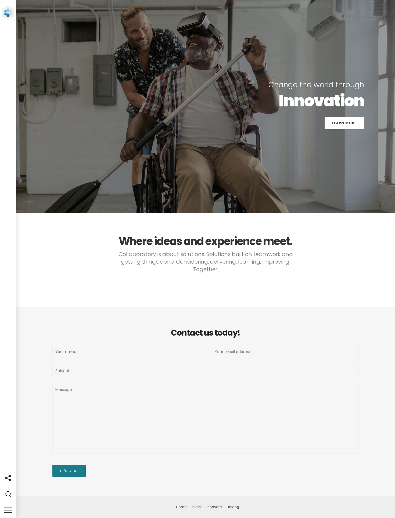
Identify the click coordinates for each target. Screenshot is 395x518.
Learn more (344, 123)
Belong (233, 506)
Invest (197, 506)
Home (181, 506)
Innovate (214, 506)
